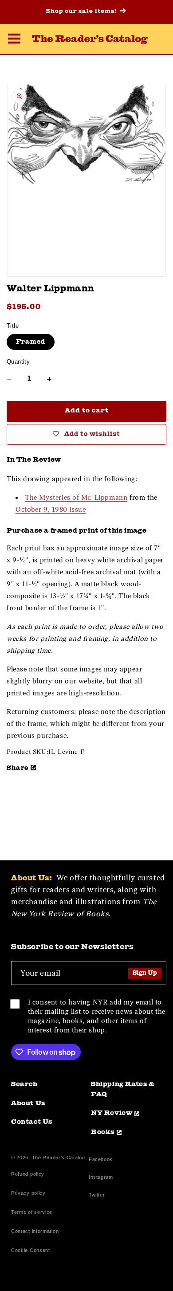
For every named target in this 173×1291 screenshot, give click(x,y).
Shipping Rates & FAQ (123, 1089)
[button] (14, 40)
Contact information (35, 1231)
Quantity (18, 361)
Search (24, 1084)
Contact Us (31, 1122)
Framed (30, 342)
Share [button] (17, 768)
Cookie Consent (30, 1250)
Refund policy (27, 1174)
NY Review (111, 1113)
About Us (28, 1103)
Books (102, 1132)
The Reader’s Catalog (58, 1157)
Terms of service (31, 1212)
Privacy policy (28, 1193)
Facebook (101, 1160)
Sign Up (145, 973)
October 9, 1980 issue (51, 510)
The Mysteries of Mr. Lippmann (76, 498)
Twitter (98, 1196)
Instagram (101, 1178)
